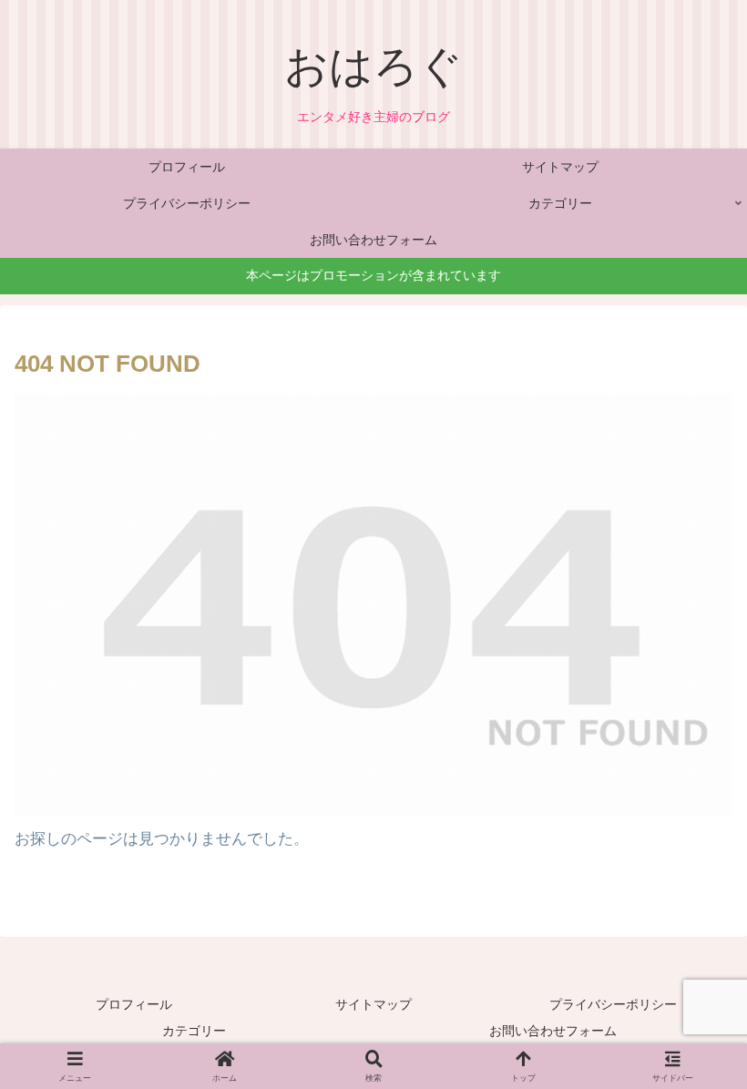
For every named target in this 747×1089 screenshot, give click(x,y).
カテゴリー (194, 1030)
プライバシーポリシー (613, 1004)
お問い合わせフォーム (553, 1030)
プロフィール (134, 1004)
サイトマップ (373, 1004)
